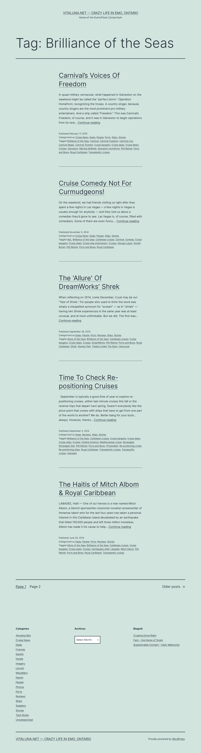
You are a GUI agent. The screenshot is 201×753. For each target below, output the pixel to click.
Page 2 (35, 587)
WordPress (178, 739)
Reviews (101, 335)
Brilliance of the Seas (78, 141)
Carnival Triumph (84, 144)
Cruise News (81, 137)
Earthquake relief (100, 549)
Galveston (73, 148)
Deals (92, 137)
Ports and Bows (87, 247)
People (100, 137)
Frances (20, 649)
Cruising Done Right (144, 635)
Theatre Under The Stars (104, 346)
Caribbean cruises (105, 239)
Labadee (115, 549)
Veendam (72, 453)
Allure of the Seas (76, 339)
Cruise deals (118, 144)
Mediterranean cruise (111, 442)
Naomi (19, 677)
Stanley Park (84, 346)
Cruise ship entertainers (95, 243)
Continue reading (89, 122)
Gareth (20, 654)
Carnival (94, 141)
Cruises (62, 148)
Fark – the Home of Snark (148, 640)
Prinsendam (112, 445)
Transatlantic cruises (99, 152)
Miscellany (22, 672)
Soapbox (21, 705)
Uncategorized (24, 719)
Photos (20, 687)
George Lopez (125, 243)
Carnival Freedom (109, 141)
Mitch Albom (127, 549)
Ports (107, 137)
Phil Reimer (126, 148)
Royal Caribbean (78, 152)
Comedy (129, 239)
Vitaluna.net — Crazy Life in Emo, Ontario (53, 739)
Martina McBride (87, 148)
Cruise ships (65, 442)
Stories (122, 137)
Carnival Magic (66, 144)
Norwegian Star (67, 445)
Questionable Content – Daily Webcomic (156, 644)
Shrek (74, 346)
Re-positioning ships (69, 449)
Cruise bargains (102, 144)
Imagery (20, 663)
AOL (69, 239)
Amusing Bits (23, 635)
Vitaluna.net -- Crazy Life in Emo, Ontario (100, 13)
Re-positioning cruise (130, 445)
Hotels (19, 658)
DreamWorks (98, 342)
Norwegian (128, 442)
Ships (114, 137)
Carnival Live (126, 141)
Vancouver (124, 346)
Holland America (90, 442)
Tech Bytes (22, 715)
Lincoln (20, 668)
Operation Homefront (109, 148)
